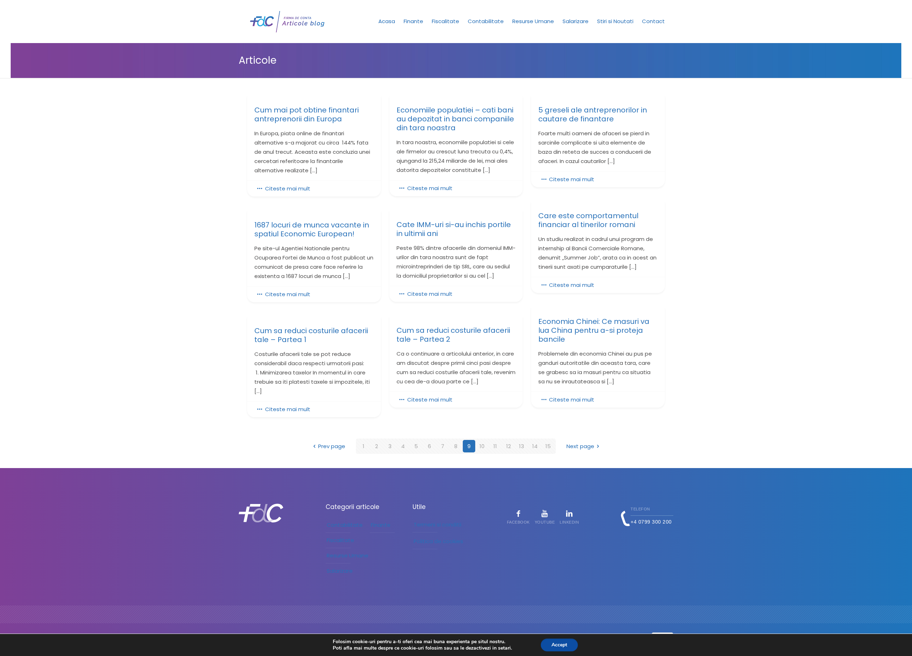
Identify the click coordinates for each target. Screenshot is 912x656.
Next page (580, 446)
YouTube (545, 522)
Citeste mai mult (287, 188)
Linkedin (569, 522)
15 (548, 446)
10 (482, 446)
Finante (380, 525)
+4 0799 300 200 (651, 522)
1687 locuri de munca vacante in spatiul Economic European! (311, 229)
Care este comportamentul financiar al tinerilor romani (588, 220)
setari (504, 648)
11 (495, 446)
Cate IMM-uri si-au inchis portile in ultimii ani (454, 229)
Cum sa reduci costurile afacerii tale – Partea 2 (453, 335)
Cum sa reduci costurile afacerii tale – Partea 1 (311, 335)
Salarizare (340, 570)
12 (508, 446)
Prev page (331, 446)
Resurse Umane (347, 555)
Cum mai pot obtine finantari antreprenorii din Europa (306, 115)
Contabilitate (345, 525)
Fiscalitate (340, 540)
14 (535, 446)
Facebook (518, 522)
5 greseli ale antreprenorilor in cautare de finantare (592, 115)
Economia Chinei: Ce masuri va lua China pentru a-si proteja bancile (593, 330)
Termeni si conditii (437, 524)
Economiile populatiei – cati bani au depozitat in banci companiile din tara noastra (455, 119)
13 (521, 446)
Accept (559, 644)
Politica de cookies (438, 541)
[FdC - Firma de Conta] (287, 21)
